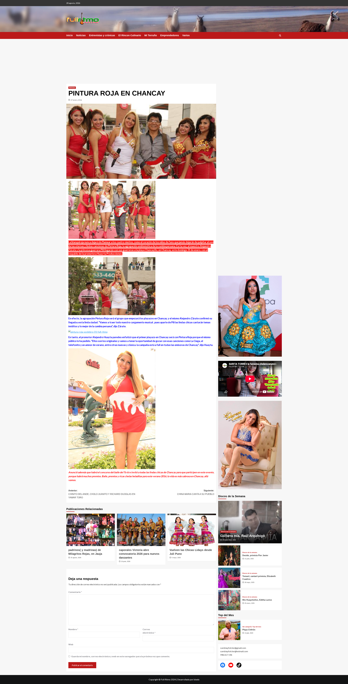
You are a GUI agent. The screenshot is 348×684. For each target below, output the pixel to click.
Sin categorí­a (90, 543)
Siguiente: (195, 492)
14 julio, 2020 (249, 633)
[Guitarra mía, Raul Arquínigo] (250, 522)
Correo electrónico (149, 631)
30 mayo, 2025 (249, 582)
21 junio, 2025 (249, 559)
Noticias (81, 35)
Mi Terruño (150, 35)
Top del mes (256, 627)
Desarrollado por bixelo (188, 679)
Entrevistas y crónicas (102, 35)
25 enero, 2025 (249, 603)
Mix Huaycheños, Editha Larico (257, 600)
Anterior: (101, 494)
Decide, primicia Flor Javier (255, 555)
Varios (186, 35)
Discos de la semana (228, 531)
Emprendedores (169, 35)
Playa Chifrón (248, 629)
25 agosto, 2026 (76, 557)
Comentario (75, 592)
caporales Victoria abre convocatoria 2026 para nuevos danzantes (139, 553)
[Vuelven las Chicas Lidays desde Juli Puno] (191, 530)
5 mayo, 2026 (176, 557)
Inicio (69, 35)
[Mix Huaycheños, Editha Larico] (229, 600)
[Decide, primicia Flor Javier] (229, 555)
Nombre (73, 629)
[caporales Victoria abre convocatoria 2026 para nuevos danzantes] (141, 530)
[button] (280, 35)
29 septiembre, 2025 (229, 540)
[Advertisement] (174, 59)
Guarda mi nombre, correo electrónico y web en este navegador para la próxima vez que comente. (120, 656)
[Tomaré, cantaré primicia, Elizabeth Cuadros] (229, 578)
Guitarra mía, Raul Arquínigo (242, 536)
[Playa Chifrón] (229, 630)
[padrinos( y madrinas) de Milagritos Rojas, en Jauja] (90, 530)
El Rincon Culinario (129, 35)
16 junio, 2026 (125, 561)
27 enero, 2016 (76, 100)
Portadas (80, 543)
